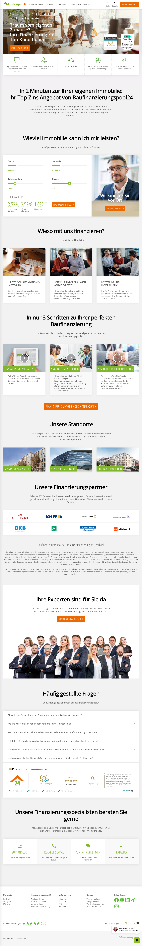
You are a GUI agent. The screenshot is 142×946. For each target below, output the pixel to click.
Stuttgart (7, 901)
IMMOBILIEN (76, 5)
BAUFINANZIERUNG (36, 5)
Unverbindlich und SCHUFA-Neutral (44, 67)
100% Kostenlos (71, 66)
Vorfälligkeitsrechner (95, 904)
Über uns (63, 899)
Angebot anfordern (20, 48)
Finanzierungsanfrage (129, 4)
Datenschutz (20, 938)
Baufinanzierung (38, 899)
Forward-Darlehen (38, 901)
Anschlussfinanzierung (40, 906)
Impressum (8, 938)
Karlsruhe (7, 899)
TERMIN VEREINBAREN (115, 208)
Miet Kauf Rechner (94, 906)
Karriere (62, 901)
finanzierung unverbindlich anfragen (71, 406)
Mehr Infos (127, 791)
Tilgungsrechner (93, 899)
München (7, 904)
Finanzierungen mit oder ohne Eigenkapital (125, 67)
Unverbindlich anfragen (64, 204)
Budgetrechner (93, 901)
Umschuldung (37, 904)
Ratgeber (62, 906)
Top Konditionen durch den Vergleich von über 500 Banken (16, 68)
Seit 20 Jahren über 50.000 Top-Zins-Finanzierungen (98, 67)
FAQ (60, 904)
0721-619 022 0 (130, 923)
